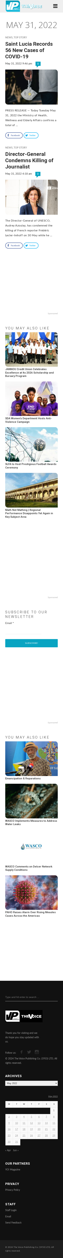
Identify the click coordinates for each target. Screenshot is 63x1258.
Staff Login (11, 1210)
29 (53, 1136)
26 (31, 1136)
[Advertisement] (31, 288)
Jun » (16, 1150)
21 (46, 1129)
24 (16, 1136)
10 (16, 1123)
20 (39, 1129)
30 (9, 1142)
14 (46, 1123)
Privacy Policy (12, 1190)
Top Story (20, 37)
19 (31, 1129)
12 (31, 1123)
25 (24, 1136)
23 (9, 1136)
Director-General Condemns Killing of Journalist (29, 160)
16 (9, 1129)
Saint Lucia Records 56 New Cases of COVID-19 (29, 50)
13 (39, 1123)
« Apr (8, 1150)
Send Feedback (13, 1223)
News (9, 37)
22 (53, 1129)
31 (16, 1142)
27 (39, 1136)
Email (9, 623)
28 (46, 1136)
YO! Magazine (12, 1170)
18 (24, 1129)
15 (53, 1123)
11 (24, 1123)
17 (16, 1129)
